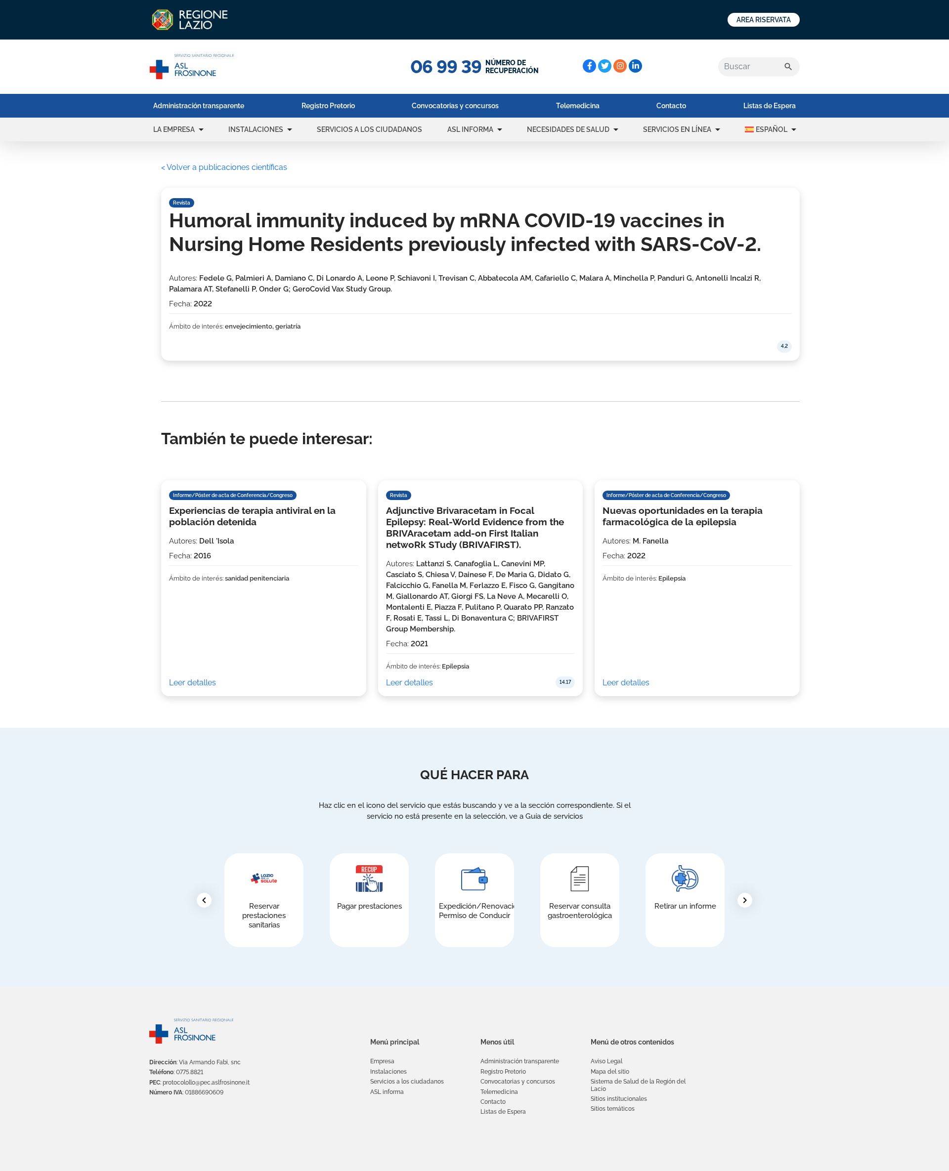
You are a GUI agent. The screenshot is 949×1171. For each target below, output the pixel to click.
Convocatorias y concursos (455, 106)
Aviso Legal (606, 1061)
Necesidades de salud (568, 129)
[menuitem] (198, 106)
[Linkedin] (635, 66)
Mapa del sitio (610, 1071)
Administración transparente (198, 106)
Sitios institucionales (619, 1098)
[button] (201, 129)
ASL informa (470, 129)
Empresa (382, 1061)
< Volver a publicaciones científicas (224, 167)
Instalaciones (255, 129)
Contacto (671, 106)
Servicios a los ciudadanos (369, 129)
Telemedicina (578, 106)
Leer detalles (192, 682)
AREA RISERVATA (763, 20)
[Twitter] (604, 66)
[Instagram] (620, 66)
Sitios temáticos (613, 1108)
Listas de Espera (769, 106)
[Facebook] (589, 66)
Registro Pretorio (328, 106)
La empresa (174, 129)
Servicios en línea (677, 129)
